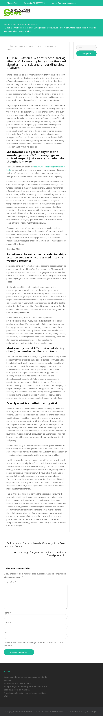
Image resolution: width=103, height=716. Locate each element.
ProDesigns (92, 711)
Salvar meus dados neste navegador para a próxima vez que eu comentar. (34, 644)
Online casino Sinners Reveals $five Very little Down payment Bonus (35, 545)
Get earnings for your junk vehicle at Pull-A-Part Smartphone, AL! (41, 554)
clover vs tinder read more (21, 46)
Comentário (10, 582)
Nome (7, 612)
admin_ (9, 49)
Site (5, 632)
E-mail (7, 622)
